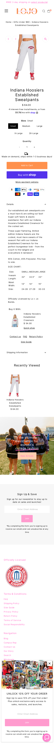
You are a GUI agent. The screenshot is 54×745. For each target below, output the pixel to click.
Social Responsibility (14, 624)
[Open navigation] (6, 11)
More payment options (27, 182)
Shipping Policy (11, 603)
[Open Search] (43, 11)
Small (13, 126)
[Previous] (8, 39)
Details (10, 204)
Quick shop (29, 328)
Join (27, 518)
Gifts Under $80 (22, 22)
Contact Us (9, 647)
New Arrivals (27, 456)
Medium (26, 126)
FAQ (25, 337)
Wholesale (9, 659)
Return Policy (36, 337)
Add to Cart (27, 165)
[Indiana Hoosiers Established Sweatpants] (15, 386)
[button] (46, 737)
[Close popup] (49, 663)
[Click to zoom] (45, 39)
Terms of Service (12, 620)
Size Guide (26, 342)
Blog (6, 638)
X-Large (19, 133)
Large (39, 126)
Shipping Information (17, 352)
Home (9, 22)
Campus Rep (10, 643)
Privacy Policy (11, 612)
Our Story (9, 651)
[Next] (15, 39)
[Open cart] (48, 11)
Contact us (15, 337)
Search (7, 655)
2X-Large (33, 133)
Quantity (27, 141)
